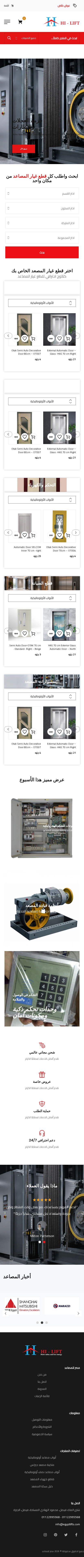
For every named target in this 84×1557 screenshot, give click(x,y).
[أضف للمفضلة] (59, 338)
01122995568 (71, 1517)
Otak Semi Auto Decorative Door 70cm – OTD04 (61, 549)
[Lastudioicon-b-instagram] (45, 1535)
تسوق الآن (23, 149)
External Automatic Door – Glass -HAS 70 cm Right (61, 352)
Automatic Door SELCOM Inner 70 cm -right (27, 549)
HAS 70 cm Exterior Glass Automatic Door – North (62, 647)
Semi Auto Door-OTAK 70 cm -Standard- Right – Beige (25, 647)
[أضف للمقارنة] (51, 338)
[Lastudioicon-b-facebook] (76, 1535)
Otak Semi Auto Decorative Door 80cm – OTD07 (26, 352)
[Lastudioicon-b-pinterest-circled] (55, 1535)
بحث (42, 252)
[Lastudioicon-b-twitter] (66, 1535)
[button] (68, 338)
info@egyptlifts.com (67, 1524)
